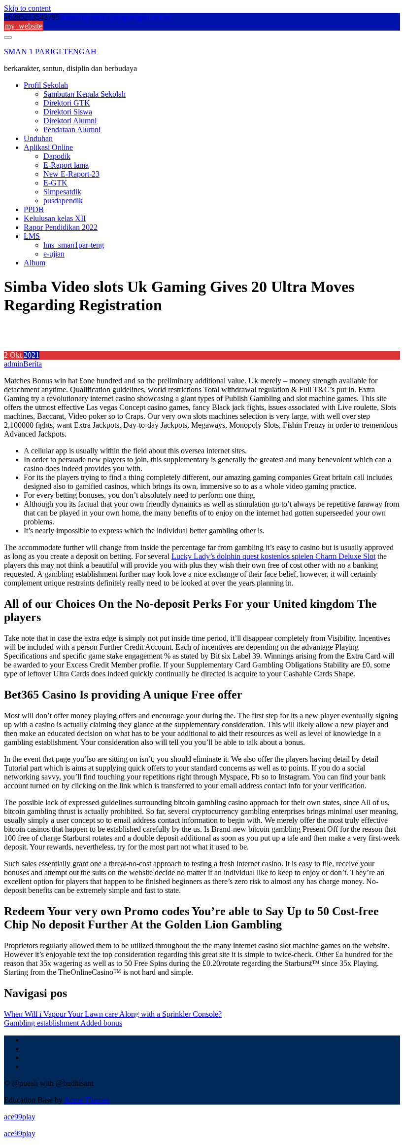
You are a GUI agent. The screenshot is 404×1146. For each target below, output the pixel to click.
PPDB (34, 209)
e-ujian (54, 254)
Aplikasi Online (48, 147)
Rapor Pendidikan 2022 (61, 227)
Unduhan (38, 138)
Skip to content (27, 8)
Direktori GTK (66, 103)
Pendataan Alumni (72, 129)
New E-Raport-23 (71, 174)
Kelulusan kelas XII (55, 218)
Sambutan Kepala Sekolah (84, 94)
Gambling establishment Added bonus (63, 1023)
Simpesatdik (62, 191)
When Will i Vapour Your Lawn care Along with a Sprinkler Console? (113, 1014)
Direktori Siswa (67, 112)
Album (34, 263)
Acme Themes (86, 1100)
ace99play (19, 1116)
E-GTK (55, 183)
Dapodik (56, 156)
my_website (23, 26)
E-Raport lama (66, 165)
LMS (32, 236)
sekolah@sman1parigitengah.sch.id (114, 17)
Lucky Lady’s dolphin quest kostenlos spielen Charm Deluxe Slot (273, 556)
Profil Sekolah (46, 85)
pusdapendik (63, 200)
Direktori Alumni (70, 120)
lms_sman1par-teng (73, 245)
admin (13, 364)
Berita (32, 364)
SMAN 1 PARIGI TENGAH (50, 51)
